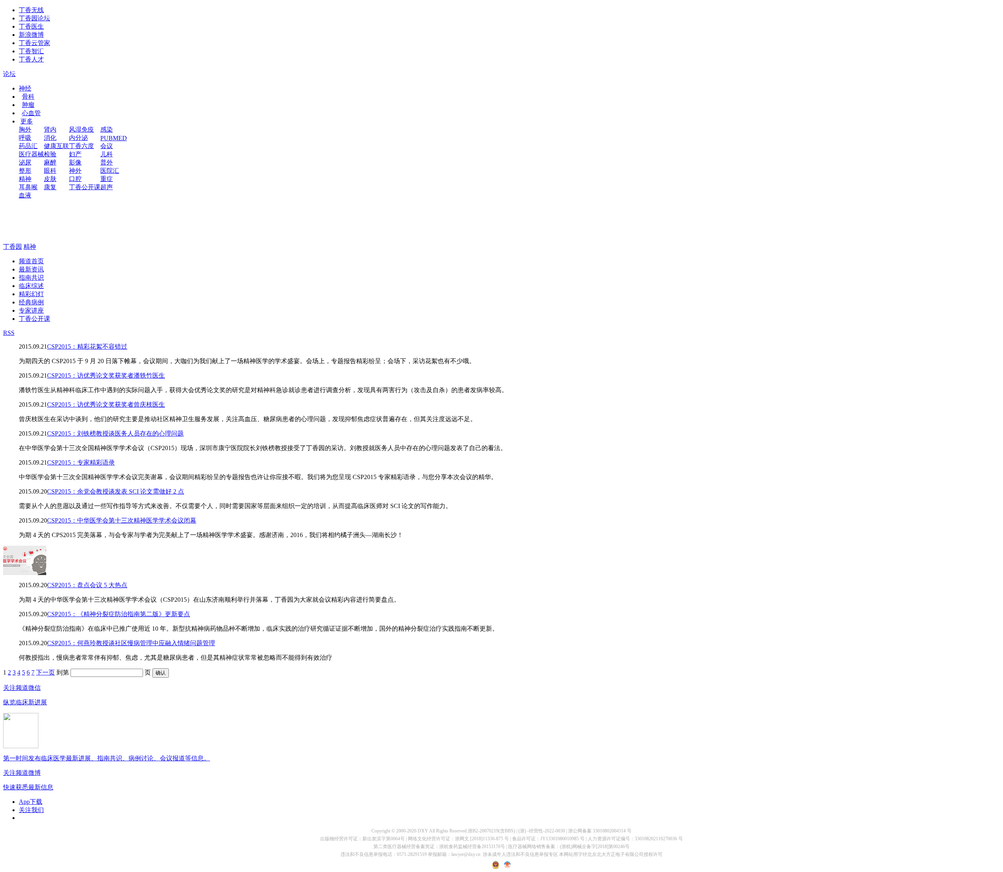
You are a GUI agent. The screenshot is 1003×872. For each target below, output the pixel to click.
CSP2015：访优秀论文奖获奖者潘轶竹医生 (106, 375)
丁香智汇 (31, 51)
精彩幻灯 (31, 294)
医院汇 (109, 170)
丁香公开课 (84, 187)
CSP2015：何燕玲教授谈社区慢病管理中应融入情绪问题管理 (131, 643)
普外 (106, 162)
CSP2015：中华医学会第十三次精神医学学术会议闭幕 (121, 520)
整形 (25, 170)
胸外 (25, 129)
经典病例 (31, 302)
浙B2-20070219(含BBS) (491, 831)
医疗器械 (31, 154)
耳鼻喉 (28, 187)
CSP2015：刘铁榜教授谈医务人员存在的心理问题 (115, 433)
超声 (106, 187)
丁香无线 (31, 10)
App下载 (30, 801)
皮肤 (50, 178)
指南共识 (31, 277)
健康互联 (56, 146)
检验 (50, 154)
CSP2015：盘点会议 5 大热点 (87, 585)
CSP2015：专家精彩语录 (81, 462)
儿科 (106, 154)
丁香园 (12, 246)
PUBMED (113, 138)
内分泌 (78, 137)
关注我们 (31, 810)
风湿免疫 (81, 129)
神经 (25, 88)
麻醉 (50, 162)
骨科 (28, 96)
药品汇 (28, 146)
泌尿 (25, 162)
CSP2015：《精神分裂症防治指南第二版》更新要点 (118, 614)
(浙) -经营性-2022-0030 (541, 831)
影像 (75, 162)
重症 (106, 178)
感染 (106, 129)
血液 (25, 195)
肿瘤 (28, 104)
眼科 (50, 170)
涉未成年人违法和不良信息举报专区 (520, 854)
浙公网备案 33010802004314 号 (600, 831)
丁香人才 (31, 59)
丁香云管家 (34, 43)
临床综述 (31, 285)
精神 (25, 178)
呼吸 (25, 137)
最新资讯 (31, 269)
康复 (50, 187)
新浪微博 (31, 34)
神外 (75, 170)
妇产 (75, 154)
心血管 (31, 113)
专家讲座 (31, 310)
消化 (50, 137)
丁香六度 (81, 146)
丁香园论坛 (34, 18)
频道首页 (31, 261)
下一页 (45, 672)
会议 (106, 146)
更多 (26, 121)
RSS (8, 332)
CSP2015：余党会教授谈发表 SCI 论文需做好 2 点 (115, 491)
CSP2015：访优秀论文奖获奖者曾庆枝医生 (106, 404)
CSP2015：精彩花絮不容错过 (87, 346)
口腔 (75, 178)
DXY (423, 831)
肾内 (50, 129)
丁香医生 (31, 26)
